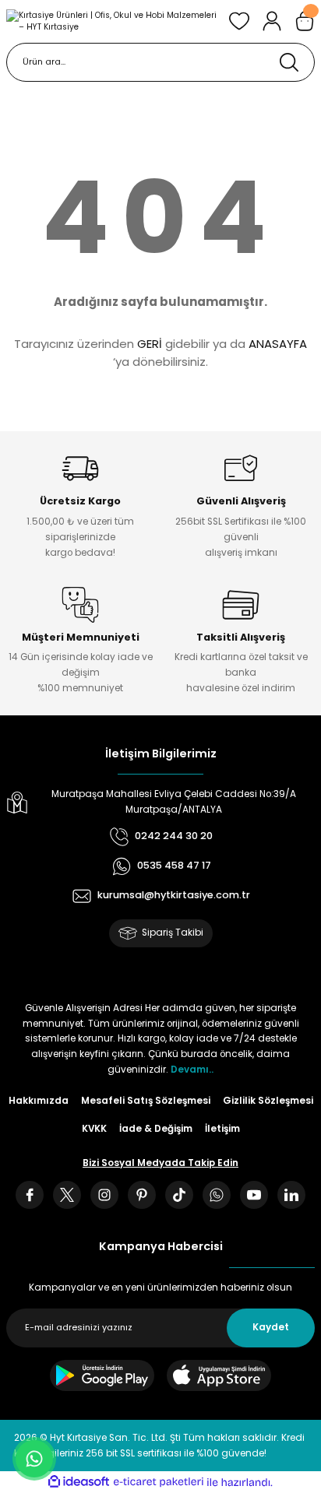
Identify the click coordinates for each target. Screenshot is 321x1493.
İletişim (222, 1128)
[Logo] (111, 21)
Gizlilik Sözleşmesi (268, 1100)
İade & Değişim (155, 1128)
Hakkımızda (39, 1100)
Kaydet (270, 1327)
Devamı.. (192, 1069)
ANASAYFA (278, 343)
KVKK (94, 1128)
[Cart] (305, 21)
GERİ (149, 343)
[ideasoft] (79, 1482)
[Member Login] (272, 21)
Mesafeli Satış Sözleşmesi (145, 1100)
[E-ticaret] (158, 1482)
